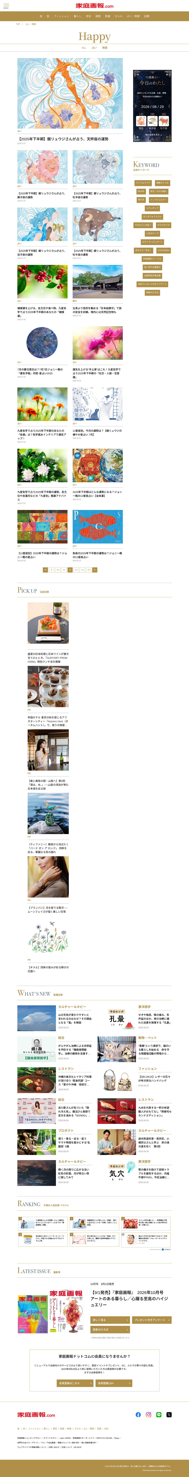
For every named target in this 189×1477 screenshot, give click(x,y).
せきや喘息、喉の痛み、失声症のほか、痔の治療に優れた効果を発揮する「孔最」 (155, 1018)
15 (88, 570)
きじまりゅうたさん (152, 217)
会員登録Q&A (106, 1383)
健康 (98, 16)
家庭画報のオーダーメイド (83, 1438)
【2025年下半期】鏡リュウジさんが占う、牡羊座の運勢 (97, 195)
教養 (107, 16)
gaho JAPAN (65, 1438)
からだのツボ (163, 225)
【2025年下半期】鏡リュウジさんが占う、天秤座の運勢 (62, 139)
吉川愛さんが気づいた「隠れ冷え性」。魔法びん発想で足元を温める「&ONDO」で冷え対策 (74, 1111)
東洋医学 (144, 1006)
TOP (18, 24)
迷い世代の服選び (152, 267)
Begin (116, 1438)
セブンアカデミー (51, 1438)
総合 (61, 1037)
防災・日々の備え (158, 191)
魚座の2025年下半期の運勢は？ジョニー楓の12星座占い (97, 555)
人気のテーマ (152, 233)
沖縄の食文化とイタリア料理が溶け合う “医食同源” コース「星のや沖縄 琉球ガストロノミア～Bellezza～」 (75, 1080)
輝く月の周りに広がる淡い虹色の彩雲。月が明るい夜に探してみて (73, 1173)
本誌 (106, 1429)
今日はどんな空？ (143, 225)
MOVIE (141, 191)
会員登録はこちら (69, 1383)
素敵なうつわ (162, 183)
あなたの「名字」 (143, 250)
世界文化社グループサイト (28, 1443)
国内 (75, 301)
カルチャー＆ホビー (72, 1006)
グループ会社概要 (48, 1443)
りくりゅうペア (143, 183)
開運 (104, 47)
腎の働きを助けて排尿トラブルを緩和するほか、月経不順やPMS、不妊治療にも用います (154, 1173)
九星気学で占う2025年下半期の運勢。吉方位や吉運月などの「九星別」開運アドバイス (42, 496)
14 (82, 570)
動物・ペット (147, 1037)
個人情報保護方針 (89, 1443)
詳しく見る (99, 1320)
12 (70, 570)
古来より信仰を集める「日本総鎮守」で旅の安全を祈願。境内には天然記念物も (97, 310)
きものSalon (163, 250)
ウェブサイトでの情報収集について (31, 1447)
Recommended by (155, 1249)
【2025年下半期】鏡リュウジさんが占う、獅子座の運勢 (42, 195)
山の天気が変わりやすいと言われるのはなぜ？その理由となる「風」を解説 (75, 1018)
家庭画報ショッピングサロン (29, 1438)
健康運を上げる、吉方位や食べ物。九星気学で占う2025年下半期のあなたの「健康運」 (41, 312)
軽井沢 (141, 200)
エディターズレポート (152, 242)
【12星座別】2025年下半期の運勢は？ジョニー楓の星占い (42, 555)
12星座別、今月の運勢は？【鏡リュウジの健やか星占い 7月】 (97, 432)
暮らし (77, 16)
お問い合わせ (53, 1447)
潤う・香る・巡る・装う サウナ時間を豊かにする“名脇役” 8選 (74, 1142)
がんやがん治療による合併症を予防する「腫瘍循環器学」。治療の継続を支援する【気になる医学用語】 (75, 1050)
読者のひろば (152, 292)
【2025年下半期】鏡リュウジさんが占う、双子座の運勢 (42, 252)
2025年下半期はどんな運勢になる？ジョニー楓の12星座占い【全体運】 (97, 494)
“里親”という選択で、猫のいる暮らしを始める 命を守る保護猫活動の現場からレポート (154, 1050)
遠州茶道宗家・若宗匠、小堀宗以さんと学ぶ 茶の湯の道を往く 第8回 (153, 1142)
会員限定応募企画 (152, 275)
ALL (84, 47)
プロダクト (66, 1130)
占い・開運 (133, 16)
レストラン (66, 1068)
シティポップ (152, 208)
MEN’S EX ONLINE (104, 1438)
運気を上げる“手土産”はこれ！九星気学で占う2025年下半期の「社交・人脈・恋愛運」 (97, 373)
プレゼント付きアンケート (149, 1320)
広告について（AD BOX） (72, 1447)
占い (94, 47)
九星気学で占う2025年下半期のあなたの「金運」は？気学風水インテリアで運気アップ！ (41, 434)
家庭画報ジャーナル (152, 259)
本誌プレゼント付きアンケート (152, 284)
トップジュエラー (158, 200)
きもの (118, 16)
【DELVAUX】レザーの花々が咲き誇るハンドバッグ (154, 1078)
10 (58, 570)
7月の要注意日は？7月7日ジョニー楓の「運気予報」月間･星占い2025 (40, 371)
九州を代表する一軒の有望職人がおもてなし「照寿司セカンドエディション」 (155, 1111)
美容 (88, 16)
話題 (146, 16)
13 (76, 570)
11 (64, 570)
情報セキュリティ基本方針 (68, 1443)
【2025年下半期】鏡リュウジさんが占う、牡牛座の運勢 (97, 252)
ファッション (61, 16)
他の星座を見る (152, 135)
